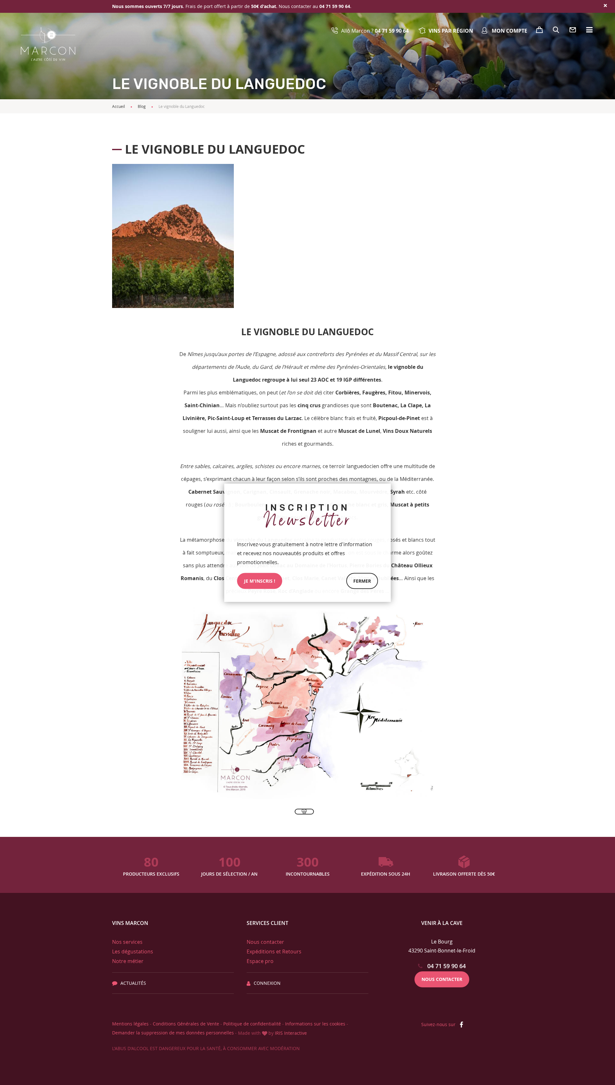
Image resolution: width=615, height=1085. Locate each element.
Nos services (127, 941)
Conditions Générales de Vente (186, 1024)
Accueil (118, 106)
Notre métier (128, 961)
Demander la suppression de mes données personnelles (173, 1033)
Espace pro (260, 961)
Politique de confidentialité (252, 1024)
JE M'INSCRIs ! (259, 581)
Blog (142, 106)
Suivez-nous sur (439, 1024)
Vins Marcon (130, 923)
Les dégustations (132, 951)
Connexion (267, 983)
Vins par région (451, 30)
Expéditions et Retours (274, 951)
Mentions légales (130, 1024)
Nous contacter (265, 941)
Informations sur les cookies (315, 1024)
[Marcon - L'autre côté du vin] (48, 44)
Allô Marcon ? (375, 30)
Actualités (133, 983)
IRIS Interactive (291, 1033)
